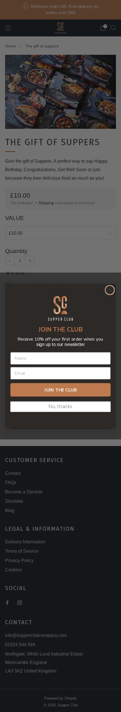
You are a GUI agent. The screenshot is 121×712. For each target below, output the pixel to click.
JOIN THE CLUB (60, 390)
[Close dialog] (110, 290)
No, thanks (60, 406)
